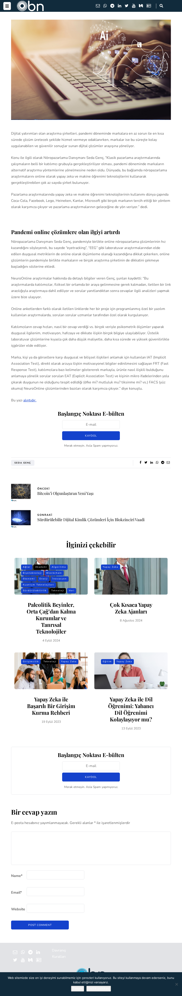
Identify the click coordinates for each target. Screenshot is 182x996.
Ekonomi (29, 578)
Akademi (41, 567)
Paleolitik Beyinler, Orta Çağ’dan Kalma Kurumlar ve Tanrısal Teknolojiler (51, 618)
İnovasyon (59, 578)
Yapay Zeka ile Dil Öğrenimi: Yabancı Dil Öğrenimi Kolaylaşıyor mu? (131, 709)
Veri (71, 590)
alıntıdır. (29, 400)
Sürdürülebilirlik (35, 590)
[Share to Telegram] (162, 462)
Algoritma (59, 567)
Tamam (77, 989)
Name (16, 875)
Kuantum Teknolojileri (38, 584)
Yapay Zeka (110, 567)
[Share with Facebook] (140, 462)
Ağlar (27, 567)
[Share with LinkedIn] (151, 462)
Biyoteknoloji (32, 573)
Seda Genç (22, 462)
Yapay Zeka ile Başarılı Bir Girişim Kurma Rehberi (51, 706)
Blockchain (54, 573)
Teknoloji (57, 590)
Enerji (44, 578)
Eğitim (107, 661)
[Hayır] (176, 984)
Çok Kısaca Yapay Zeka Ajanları (131, 608)
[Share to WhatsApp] (157, 462)
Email (16, 892)
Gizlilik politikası (98, 989)
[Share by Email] (168, 462)
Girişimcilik (31, 661)
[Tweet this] (146, 462)
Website (18, 909)
